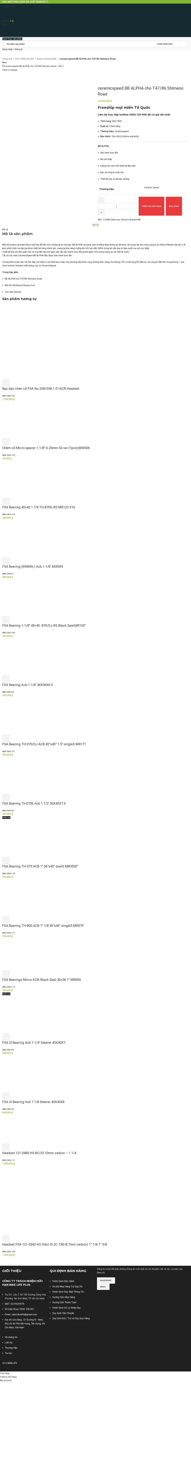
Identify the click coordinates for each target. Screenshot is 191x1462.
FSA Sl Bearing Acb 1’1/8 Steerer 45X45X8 (33, 1102)
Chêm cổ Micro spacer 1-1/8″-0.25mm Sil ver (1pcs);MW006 (46, 448)
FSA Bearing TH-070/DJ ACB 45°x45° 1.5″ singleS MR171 (44, 744)
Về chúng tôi (11, 1337)
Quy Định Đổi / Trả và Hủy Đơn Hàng (71, 1318)
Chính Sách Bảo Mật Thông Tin (68, 1291)
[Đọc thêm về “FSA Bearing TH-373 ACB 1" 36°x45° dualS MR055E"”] (6, 860)
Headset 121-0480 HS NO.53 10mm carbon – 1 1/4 (39, 1153)
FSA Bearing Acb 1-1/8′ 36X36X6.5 (27, 685)
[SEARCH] (183, 44)
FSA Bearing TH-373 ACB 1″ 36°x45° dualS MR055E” (40, 866)
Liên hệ (8, 1342)
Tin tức (8, 1353)
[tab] (96, 224)
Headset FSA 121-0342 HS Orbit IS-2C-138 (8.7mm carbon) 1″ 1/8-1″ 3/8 (54, 1244)
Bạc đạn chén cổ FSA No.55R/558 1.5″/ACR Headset (40, 388)
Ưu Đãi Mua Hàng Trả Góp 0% (67, 1286)
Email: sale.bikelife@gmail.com (21, 1314)
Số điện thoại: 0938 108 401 (19, 1309)
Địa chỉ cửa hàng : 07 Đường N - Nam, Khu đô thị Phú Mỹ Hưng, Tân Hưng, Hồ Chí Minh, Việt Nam (25, 1323)
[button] (6, 382)
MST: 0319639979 (14, 1303)
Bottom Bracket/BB (46, 59)
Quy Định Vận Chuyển (63, 1313)
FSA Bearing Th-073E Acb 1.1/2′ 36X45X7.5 (34, 803)
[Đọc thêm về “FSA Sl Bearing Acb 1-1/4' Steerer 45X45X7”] (6, 1036)
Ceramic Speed (151, 187)
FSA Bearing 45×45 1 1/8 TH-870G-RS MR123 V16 (38, 507)
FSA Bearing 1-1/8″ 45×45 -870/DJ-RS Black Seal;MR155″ (44, 625)
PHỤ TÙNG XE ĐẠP (24, 59)
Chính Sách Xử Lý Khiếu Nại (66, 1307)
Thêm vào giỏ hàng (151, 206)
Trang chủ (7, 59)
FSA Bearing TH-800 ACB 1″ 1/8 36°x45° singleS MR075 (43, 926)
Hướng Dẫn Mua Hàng (63, 1297)
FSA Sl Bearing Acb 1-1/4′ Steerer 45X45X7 (33, 1042)
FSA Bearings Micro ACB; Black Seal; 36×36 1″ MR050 (41, 980)
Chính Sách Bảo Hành (63, 1281)
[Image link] (108, 1294)
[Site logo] (11, 14)
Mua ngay (174, 206)
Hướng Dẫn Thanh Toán (64, 1302)
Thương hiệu (11, 1347)
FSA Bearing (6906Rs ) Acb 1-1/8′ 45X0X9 (32, 566)
